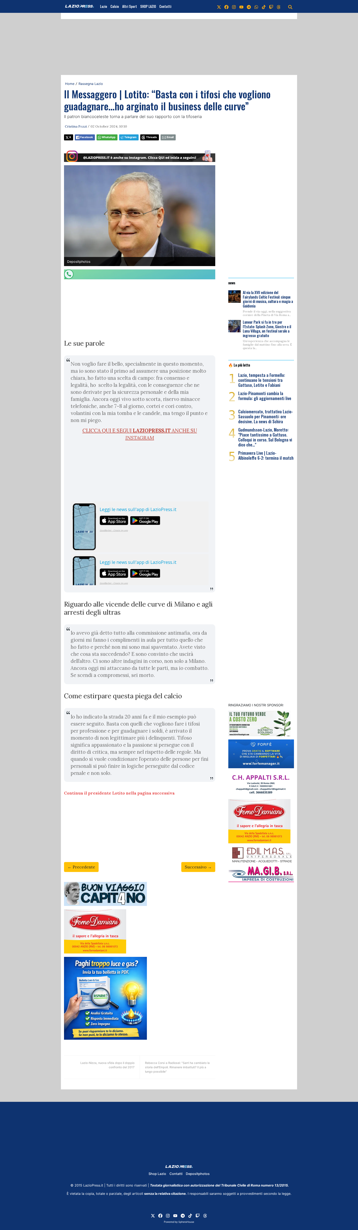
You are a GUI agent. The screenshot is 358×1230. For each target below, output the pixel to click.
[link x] (219, 6)
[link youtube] (241, 6)
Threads (151, 137)
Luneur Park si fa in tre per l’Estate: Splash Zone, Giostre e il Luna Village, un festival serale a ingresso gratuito (267, 328)
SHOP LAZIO (148, 6)
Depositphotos (198, 1174)
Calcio (114, 6)
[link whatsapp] (256, 6)
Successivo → (198, 866)
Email (170, 137)
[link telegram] (249, 6)
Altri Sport (129, 6)
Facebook (86, 137)
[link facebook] (226, 6)
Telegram (130, 137)
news (231, 282)
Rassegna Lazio (91, 84)
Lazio (103, 6)
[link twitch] (271, 6)
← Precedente (81, 866)
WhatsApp (108, 137)
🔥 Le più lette (239, 365)
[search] (290, 6)
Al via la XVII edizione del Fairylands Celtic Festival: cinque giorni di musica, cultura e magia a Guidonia (268, 299)
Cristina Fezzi (76, 126)
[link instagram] (234, 6)
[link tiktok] (263, 6)
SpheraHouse (186, 1221)
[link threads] (278, 6)
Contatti (165, 6)
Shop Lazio (157, 1174)
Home (69, 84)
